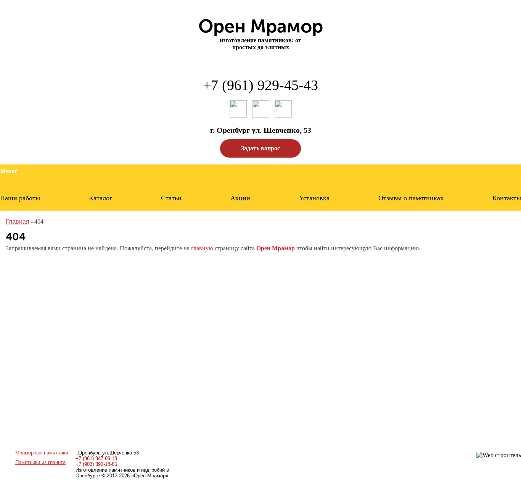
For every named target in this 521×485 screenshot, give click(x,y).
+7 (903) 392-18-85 (96, 464)
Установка (314, 198)
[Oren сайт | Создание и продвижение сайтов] (498, 455)
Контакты (506, 198)
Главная (17, 221)
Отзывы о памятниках (411, 198)
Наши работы (20, 198)
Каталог (100, 198)
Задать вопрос (260, 148)
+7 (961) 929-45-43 (260, 85)
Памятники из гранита (40, 462)
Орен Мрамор (275, 248)
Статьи (171, 198)
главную (202, 248)
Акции (240, 198)
